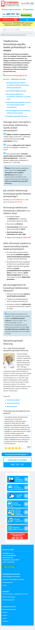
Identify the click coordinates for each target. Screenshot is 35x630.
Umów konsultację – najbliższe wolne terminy (15, 594)
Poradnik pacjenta (8, 582)
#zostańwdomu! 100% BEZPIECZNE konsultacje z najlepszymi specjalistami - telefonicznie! (17, 24)
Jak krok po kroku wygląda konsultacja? (13, 579)
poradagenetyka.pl (5, 33)
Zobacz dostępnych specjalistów (11, 576)
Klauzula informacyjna (9, 597)
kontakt (5, 615)
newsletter (6, 621)
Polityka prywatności (8, 600)
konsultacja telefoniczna (9, 609)
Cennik (4, 585)
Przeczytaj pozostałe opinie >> (16, 454)
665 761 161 (23, 75)
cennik (4, 618)
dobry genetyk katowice (9, 606)
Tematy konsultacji (27, 33)
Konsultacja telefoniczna (16, 33)
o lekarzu (5, 612)
